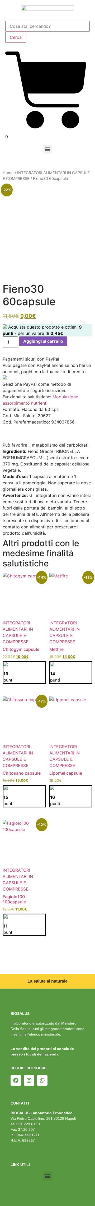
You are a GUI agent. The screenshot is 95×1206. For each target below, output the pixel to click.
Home (8, 172)
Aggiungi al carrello (43, 341)
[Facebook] (16, 1080)
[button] (47, 149)
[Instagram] (29, 1080)
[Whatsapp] (42, 1080)
